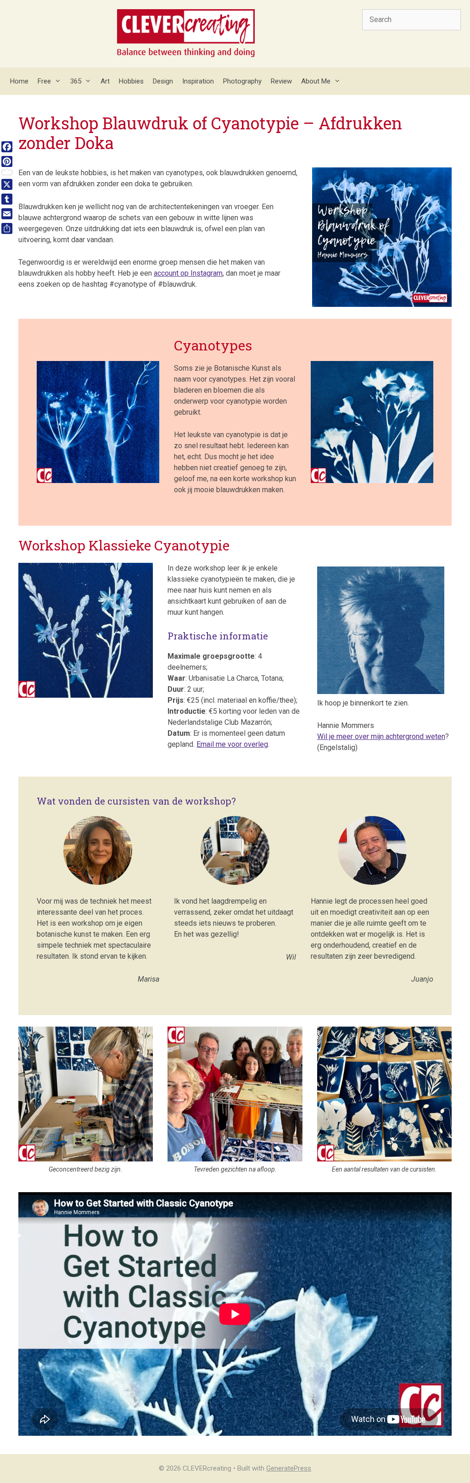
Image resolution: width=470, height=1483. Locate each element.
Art (105, 81)
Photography (242, 81)
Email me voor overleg (232, 744)
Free (44, 81)
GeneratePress (288, 1468)
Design (163, 81)
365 (75, 81)
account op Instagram (188, 273)
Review (281, 81)
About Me (315, 81)
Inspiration (198, 81)
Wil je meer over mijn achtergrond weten (381, 736)
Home (19, 81)
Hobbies (131, 81)
